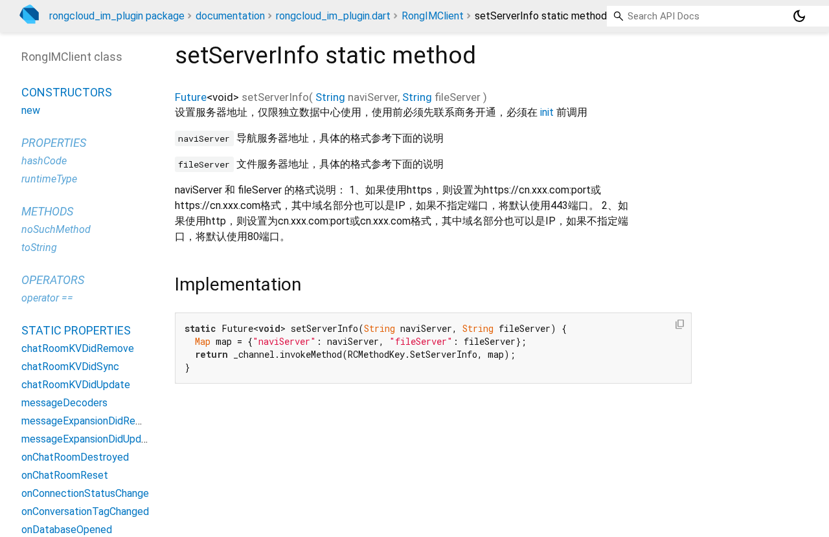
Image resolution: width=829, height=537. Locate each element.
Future (191, 97)
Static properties (76, 330)
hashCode (44, 161)
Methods (47, 211)
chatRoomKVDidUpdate (75, 384)
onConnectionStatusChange (85, 493)
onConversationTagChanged (85, 511)
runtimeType (49, 179)
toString (39, 247)
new (30, 110)
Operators (52, 280)
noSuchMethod (56, 229)
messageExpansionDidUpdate (89, 439)
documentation (230, 16)
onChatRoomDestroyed (75, 457)
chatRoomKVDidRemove (77, 348)
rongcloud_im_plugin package (117, 16)
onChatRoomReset (64, 475)
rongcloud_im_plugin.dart (333, 16)
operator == (47, 298)
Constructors (66, 92)
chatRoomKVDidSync (70, 366)
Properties (53, 142)
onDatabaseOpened (66, 529)
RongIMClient (433, 16)
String (330, 97)
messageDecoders (64, 403)
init (547, 112)
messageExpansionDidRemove (91, 421)
